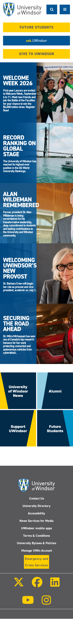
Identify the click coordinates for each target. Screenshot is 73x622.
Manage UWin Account (36, 550)
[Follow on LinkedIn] (55, 585)
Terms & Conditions (36, 536)
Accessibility (36, 513)
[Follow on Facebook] (37, 585)
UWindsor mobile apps (36, 528)
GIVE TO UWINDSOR (36, 53)
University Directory (36, 506)
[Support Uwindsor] (18, 428)
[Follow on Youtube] (28, 603)
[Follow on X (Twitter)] (18, 585)
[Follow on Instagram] (46, 603)
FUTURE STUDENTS (37, 27)
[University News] (18, 390)
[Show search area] (51, 9)
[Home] (22, 9)
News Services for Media (36, 521)
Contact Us (36, 498)
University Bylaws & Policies (36, 543)
